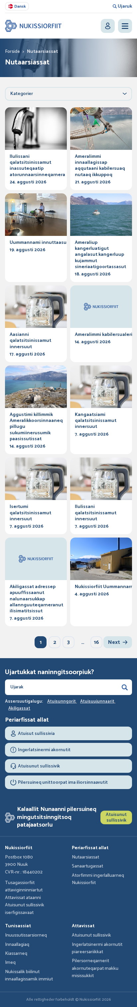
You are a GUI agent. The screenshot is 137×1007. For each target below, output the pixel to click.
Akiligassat (19, 708)
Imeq (10, 962)
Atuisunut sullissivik (116, 817)
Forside (12, 51)
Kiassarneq (16, 953)
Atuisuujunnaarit (97, 701)
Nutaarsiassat (85, 857)
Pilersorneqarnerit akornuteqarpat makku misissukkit (95, 968)
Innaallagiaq (17, 945)
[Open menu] (125, 26)
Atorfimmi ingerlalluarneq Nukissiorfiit (98, 879)
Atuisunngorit (61, 701)
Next (114, 642)
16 (96, 642)
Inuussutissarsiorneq (26, 935)
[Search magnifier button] (125, 687)
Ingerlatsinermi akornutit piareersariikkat (97, 948)
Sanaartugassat (87, 866)
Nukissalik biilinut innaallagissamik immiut (29, 975)
